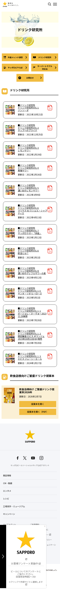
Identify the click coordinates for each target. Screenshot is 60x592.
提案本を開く (37, 403)
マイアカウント (9, 524)
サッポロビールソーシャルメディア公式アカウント (30, 465)
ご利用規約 (34, 524)
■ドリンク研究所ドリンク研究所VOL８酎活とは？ (28, 251)
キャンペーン (9, 513)
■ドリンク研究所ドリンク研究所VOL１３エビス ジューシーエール (30, 356)
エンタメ (7, 490)
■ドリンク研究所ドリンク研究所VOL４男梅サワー (28, 168)
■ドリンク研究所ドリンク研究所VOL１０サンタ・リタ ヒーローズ (30, 291)
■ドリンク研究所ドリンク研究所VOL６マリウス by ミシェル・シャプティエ (32, 209)
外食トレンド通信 (15, 57)
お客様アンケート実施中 (24, 563)
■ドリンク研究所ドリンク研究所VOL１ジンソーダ (28, 108)
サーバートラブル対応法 (44, 67)
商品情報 (7, 475)
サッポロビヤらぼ (15, 67)
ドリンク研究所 (44, 57)
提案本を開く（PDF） (37, 411)
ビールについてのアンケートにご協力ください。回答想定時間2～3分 (26, 576)
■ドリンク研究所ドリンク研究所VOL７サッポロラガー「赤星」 (30, 231)
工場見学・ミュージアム (14, 506)
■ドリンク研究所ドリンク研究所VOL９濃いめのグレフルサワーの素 (32, 271)
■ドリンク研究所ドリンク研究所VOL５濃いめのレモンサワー (28, 188)
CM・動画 (7, 483)
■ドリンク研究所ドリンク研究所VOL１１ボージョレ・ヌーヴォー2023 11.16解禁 (32, 312)
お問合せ (30, 77)
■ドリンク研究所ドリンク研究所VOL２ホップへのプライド (28, 128)
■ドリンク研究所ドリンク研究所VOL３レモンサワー (28, 148)
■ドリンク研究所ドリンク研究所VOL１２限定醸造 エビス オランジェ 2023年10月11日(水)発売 (31, 335)
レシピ (6, 498)
